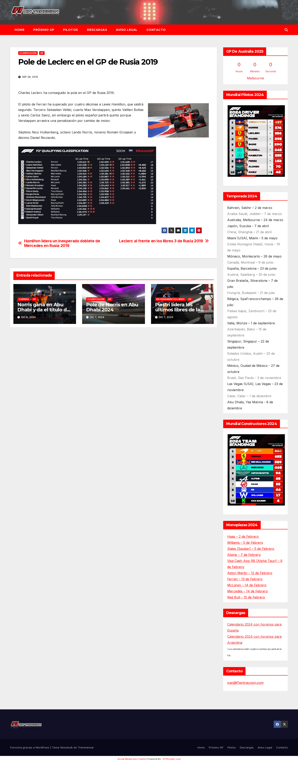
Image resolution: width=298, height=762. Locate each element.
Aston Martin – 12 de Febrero (249, 573)
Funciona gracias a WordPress (30, 747)
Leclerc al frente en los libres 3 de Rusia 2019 (161, 241)
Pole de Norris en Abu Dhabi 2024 (112, 307)
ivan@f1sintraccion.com (245, 683)
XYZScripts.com (172, 759)
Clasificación (27, 53)
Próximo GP (43, 30)
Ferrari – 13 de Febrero (245, 579)
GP (41, 53)
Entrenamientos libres (170, 299)
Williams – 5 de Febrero (245, 543)
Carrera (24, 299)
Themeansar (86, 747)
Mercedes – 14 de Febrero (247, 591)
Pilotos (70, 30)
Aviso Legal (126, 30)
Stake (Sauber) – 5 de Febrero (250, 549)
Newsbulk (66, 747)
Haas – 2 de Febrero (243, 536)
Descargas (97, 30)
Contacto (156, 30)
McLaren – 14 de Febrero (246, 585)
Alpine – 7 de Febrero (244, 555)
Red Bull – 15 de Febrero (246, 597)
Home (19, 30)
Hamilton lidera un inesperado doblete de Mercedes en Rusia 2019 (62, 243)
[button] (286, 30)
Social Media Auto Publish (132, 759)
